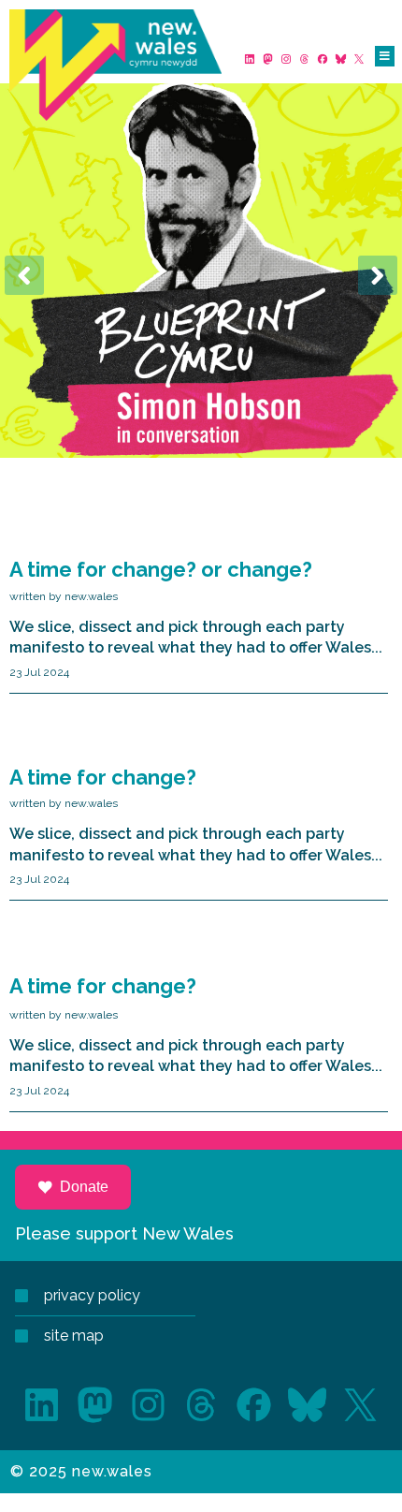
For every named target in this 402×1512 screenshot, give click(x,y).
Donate (84, 1187)
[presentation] (24, 275)
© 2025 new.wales (81, 1471)
